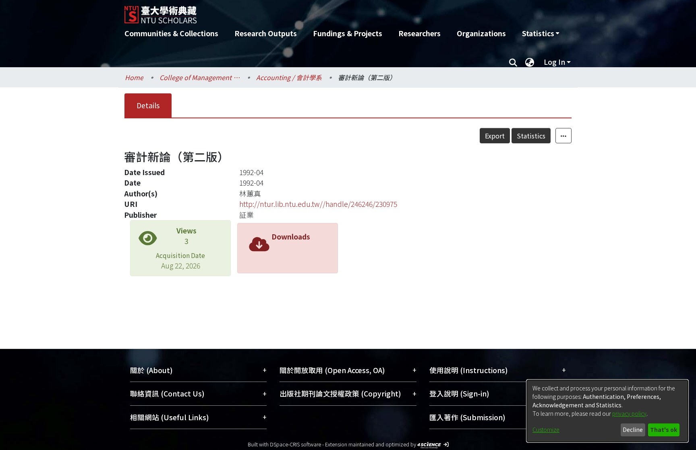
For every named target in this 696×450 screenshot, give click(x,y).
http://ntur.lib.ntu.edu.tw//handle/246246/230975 (318, 204)
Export (495, 135)
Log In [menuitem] (554, 62)
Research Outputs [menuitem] (265, 33)
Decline (633, 429)
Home (134, 77)
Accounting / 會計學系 (289, 77)
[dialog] (607, 411)
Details (148, 105)
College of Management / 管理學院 (200, 77)
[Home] (304, 11)
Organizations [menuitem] (481, 33)
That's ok (663, 429)
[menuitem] (540, 33)
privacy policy (629, 413)
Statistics (531, 135)
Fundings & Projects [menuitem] (347, 33)
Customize (545, 429)
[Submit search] (513, 62)
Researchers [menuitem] (419, 33)
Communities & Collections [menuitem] (171, 33)
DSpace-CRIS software (295, 444)
